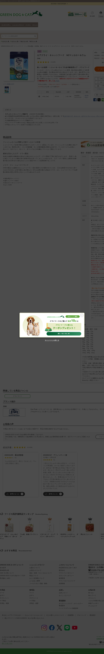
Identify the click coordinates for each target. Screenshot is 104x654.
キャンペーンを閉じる (52, 340)
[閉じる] (81, 315)
